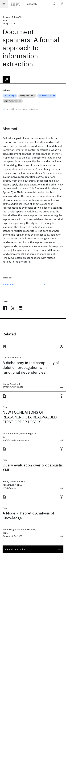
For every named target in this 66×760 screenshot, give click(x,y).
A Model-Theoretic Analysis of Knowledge (28, 515)
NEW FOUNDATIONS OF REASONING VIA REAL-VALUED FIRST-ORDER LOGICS (30, 417)
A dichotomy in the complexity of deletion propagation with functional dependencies (31, 367)
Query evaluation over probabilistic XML (33, 467)
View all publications (16, 549)
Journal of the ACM (12, 17)
